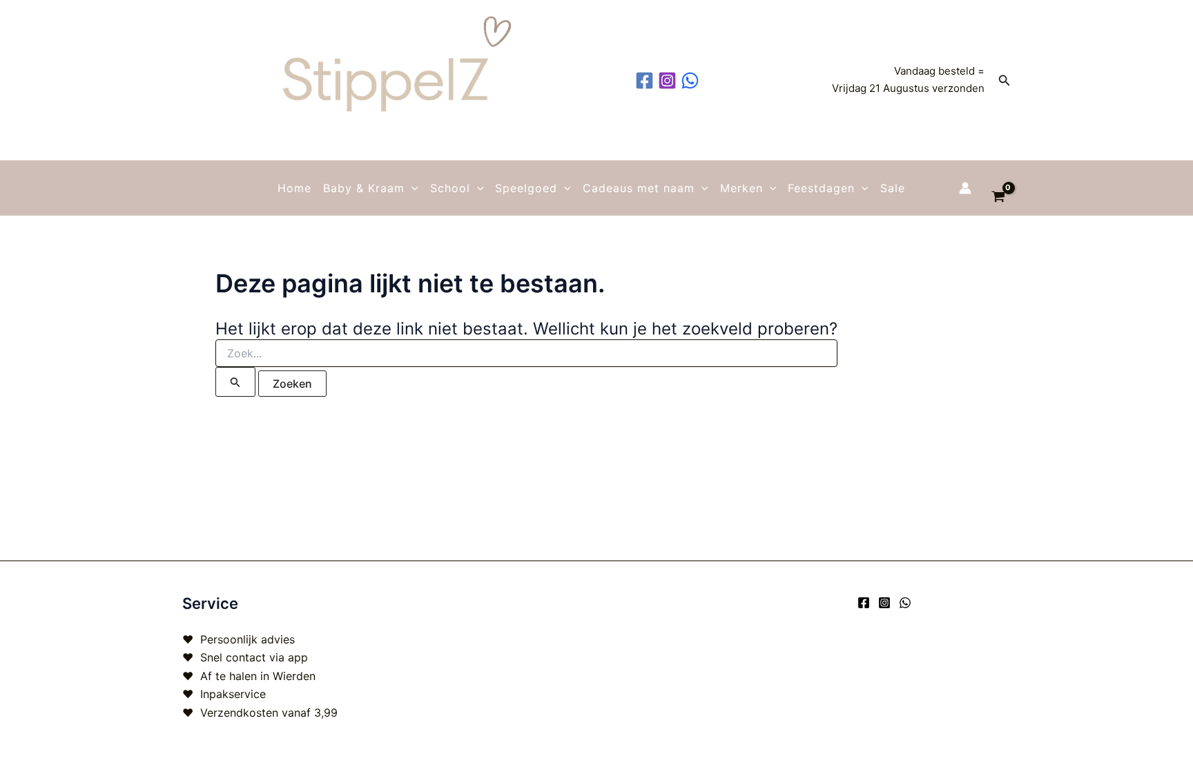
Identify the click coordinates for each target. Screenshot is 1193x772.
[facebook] (646, 80)
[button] (1004, 80)
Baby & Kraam (364, 188)
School (450, 188)
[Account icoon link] (965, 188)
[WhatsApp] (905, 602)
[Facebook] (863, 602)
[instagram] (669, 80)
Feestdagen (821, 188)
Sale (892, 188)
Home (294, 188)
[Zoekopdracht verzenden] (235, 382)
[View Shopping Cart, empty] (998, 188)
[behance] (692, 80)
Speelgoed (526, 188)
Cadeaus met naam (639, 188)
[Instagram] (884, 602)
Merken (741, 188)
